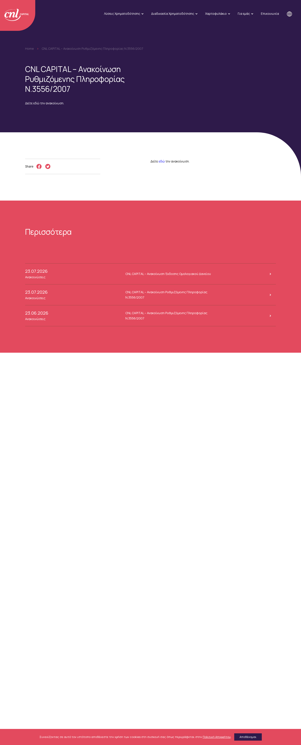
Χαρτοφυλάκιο (216, 13)
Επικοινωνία (270, 13)
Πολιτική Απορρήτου (217, 737)
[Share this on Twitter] (48, 166)
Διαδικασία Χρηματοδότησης (172, 13)
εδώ (162, 161)
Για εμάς (244, 13)
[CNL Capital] (17, 15)
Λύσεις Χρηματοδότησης (122, 13)
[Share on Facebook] (39, 166)
